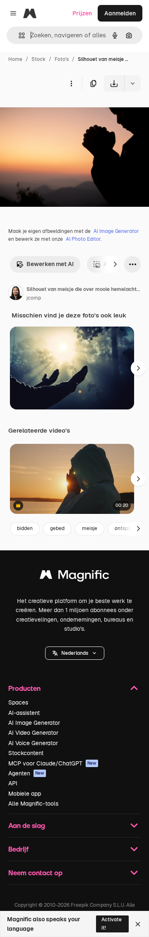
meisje (89, 528)
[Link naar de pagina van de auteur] (15, 294)
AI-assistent (24, 713)
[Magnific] (74, 576)
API (12, 783)
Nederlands (74, 653)
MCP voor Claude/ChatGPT (52, 763)
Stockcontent (25, 753)
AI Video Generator (33, 732)
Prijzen (82, 13)
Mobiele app (24, 793)
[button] (74, 653)
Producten (24, 688)
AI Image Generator (116, 231)
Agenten (26, 773)
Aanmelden (120, 13)
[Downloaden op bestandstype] (132, 83)
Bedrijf (18, 849)
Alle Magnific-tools (33, 803)
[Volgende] (115, 264)
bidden (25, 528)
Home (15, 59)
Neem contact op (35, 872)
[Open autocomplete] (18, 35)
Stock (38, 59)
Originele (54, 111)
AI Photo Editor (83, 239)
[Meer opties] (71, 83)
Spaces (18, 702)
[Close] (138, 924)
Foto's (62, 59)
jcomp (33, 298)
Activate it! (111, 923)
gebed (57, 528)
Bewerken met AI (50, 264)
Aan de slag (26, 825)
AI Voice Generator (33, 743)
